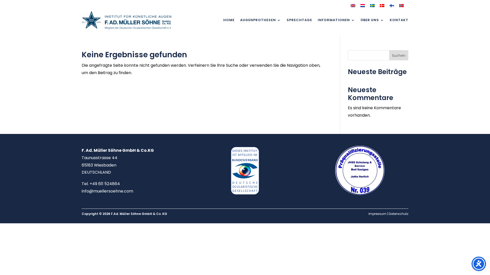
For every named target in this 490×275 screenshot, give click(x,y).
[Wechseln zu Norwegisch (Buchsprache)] (401, 5)
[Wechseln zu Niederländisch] (363, 5)
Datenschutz (398, 214)
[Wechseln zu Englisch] (353, 5)
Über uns (370, 20)
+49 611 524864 (105, 184)
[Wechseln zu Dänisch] (382, 5)
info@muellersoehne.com (107, 191)
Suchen (399, 55)
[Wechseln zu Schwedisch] (372, 5)
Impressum (377, 214)
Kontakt (399, 20)
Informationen (334, 20)
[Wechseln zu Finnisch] (392, 5)
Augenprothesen (258, 20)
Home (229, 20)
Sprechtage (299, 20)
